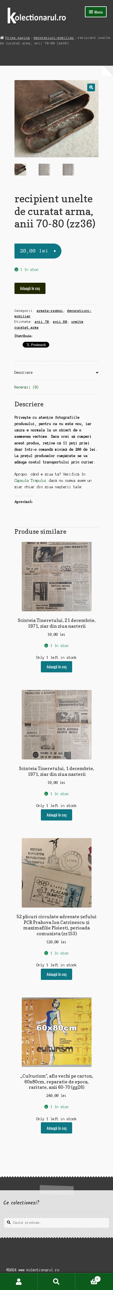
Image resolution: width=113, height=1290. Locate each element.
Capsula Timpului (30, 480)
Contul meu (19, 1281)
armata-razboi (50, 310)
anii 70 (42, 321)
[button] (91, 87)
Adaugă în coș (30, 288)
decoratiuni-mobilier (54, 37)
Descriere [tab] (23, 372)
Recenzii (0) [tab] (26, 387)
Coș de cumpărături (86, 1277)
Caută (56, 1281)
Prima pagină (18, 37)
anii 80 (60, 321)
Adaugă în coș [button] (57, 666)
